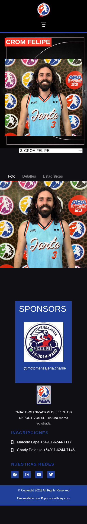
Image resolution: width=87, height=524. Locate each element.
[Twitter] (51, 474)
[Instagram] (27, 474)
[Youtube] (39, 474)
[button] (43, 25)
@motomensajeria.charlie (45, 368)
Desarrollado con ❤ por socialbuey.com (43, 498)
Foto (11, 176)
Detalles (29, 176)
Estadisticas (53, 176)
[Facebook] (15, 474)
